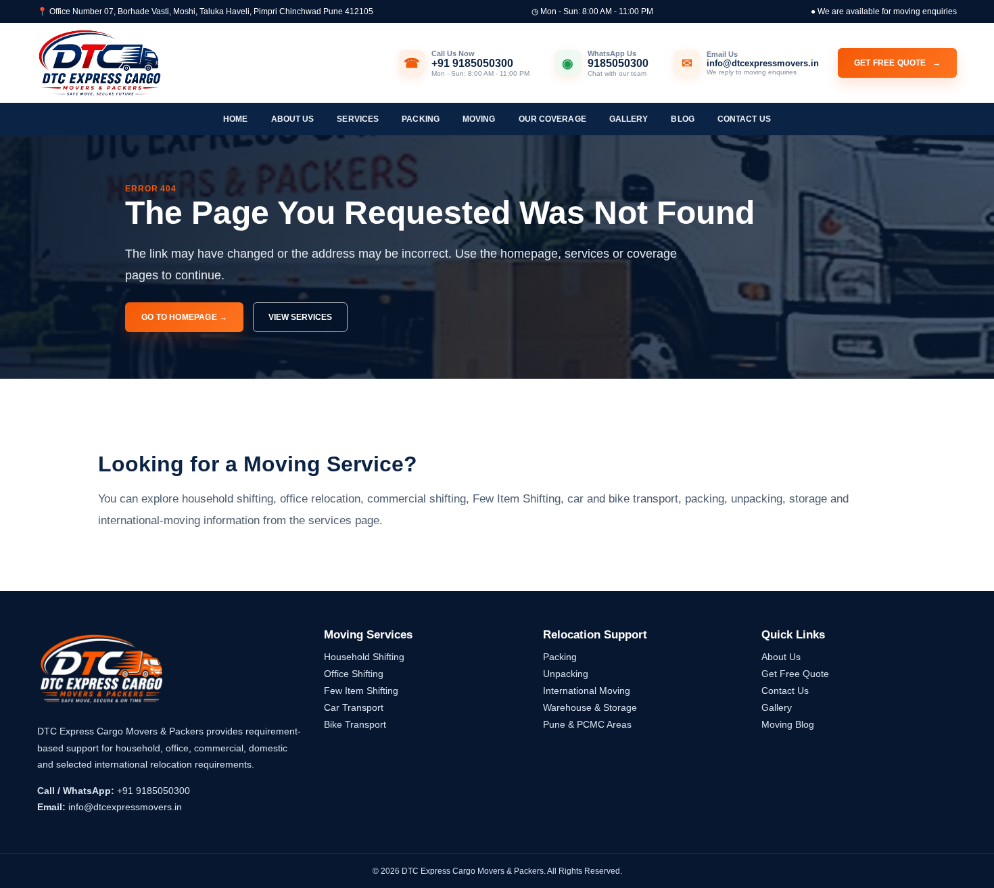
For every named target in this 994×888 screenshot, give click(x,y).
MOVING (479, 119)
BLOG (682, 119)
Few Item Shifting (361, 690)
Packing (560, 656)
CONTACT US (744, 119)
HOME (235, 119)
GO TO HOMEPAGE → (184, 317)
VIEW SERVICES (300, 317)
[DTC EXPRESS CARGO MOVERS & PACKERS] (99, 63)
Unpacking (565, 673)
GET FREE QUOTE (897, 63)
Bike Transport (355, 724)
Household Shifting (364, 656)
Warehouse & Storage (590, 707)
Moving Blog (787, 724)
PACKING (421, 119)
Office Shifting (353, 673)
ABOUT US (292, 119)
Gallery (776, 707)
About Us (781, 656)
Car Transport (353, 707)
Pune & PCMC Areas (587, 724)
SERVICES (358, 119)
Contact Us (785, 690)
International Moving (586, 690)
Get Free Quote (795, 673)
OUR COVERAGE (552, 119)
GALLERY (628, 119)
